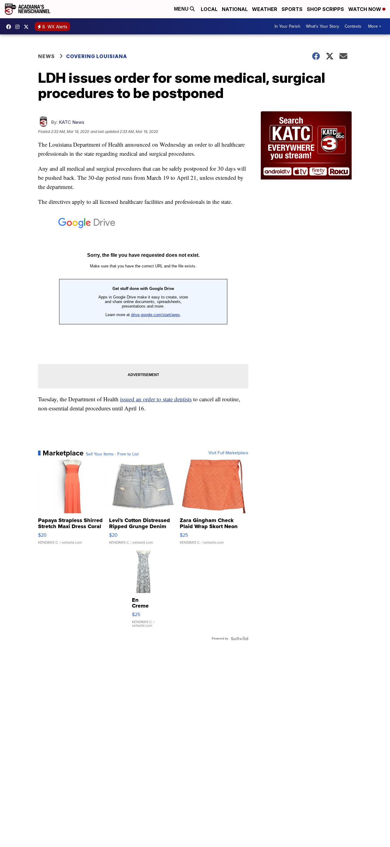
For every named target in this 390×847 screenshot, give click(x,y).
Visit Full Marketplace (228, 453)
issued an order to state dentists (156, 399)
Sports (292, 9)
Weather (264, 9)
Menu (182, 9)
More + (374, 26)
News (46, 56)
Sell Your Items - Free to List (112, 454)
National (235, 9)
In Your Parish (287, 26)
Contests (353, 26)
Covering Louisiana (96, 56)
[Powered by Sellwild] (239, 638)
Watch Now (365, 9)
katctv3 (10, 26)
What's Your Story (322, 26)
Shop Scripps (325, 9)
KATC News (71, 122)
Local (209, 9)
